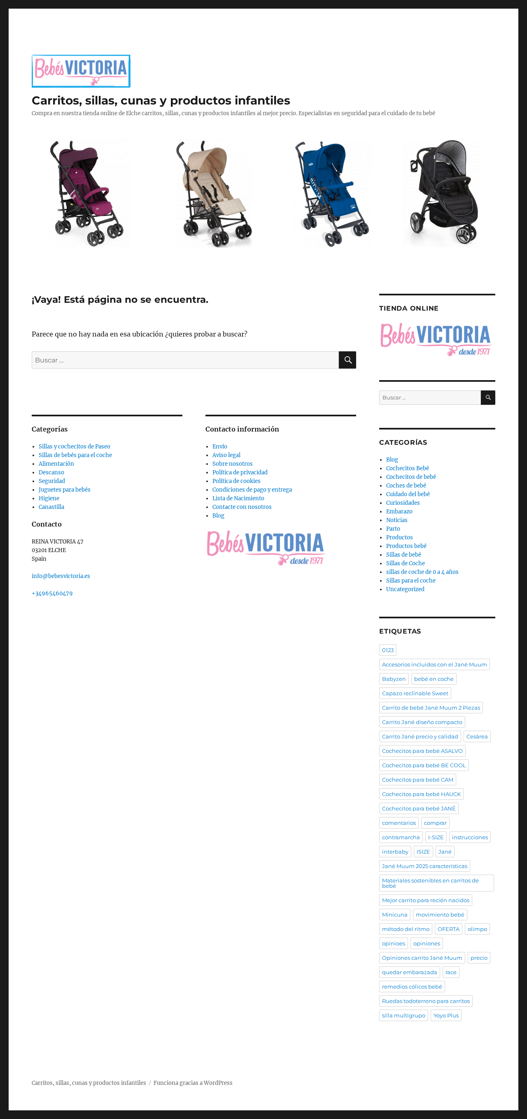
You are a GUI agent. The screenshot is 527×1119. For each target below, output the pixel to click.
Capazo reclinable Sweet (415, 693)
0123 (388, 650)
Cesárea (477, 736)
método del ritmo (405, 929)
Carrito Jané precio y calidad (420, 736)
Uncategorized (405, 589)
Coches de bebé (406, 485)
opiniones (426, 943)
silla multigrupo (403, 1015)
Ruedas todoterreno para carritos (426, 1001)
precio (479, 957)
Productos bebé (406, 546)
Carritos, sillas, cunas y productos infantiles (161, 100)
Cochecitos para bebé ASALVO (422, 751)
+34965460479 (52, 593)
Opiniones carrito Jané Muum (422, 957)
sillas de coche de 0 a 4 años (422, 572)
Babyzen (394, 679)
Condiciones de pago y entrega (252, 489)
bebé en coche (434, 679)
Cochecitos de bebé (411, 477)
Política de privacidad (240, 472)
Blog (218, 515)
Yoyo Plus (446, 1015)
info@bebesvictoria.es (61, 576)
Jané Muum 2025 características (424, 866)
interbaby (395, 851)
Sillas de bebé (403, 554)
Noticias (397, 520)
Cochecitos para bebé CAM (417, 779)
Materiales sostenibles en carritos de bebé (430, 883)
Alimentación (56, 463)
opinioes (393, 943)
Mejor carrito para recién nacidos (425, 900)
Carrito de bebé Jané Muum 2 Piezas (431, 707)
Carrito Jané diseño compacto (422, 722)
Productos (399, 537)
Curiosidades (403, 502)
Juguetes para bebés (65, 489)
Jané (445, 851)
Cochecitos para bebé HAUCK (421, 794)
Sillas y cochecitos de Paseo (74, 446)
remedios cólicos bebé (412, 986)
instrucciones (470, 837)
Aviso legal (226, 455)
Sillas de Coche (405, 563)
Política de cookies (236, 481)
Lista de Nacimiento (238, 498)
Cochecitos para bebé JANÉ (419, 808)
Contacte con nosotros (242, 507)
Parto (393, 528)
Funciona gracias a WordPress (193, 1083)
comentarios (399, 823)
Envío (219, 446)
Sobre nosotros (232, 463)
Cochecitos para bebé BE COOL (424, 765)
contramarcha (401, 837)
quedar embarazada (409, 972)
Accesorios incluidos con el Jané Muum (434, 664)
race (451, 972)
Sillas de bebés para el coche (75, 455)
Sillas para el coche (411, 580)
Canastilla (51, 507)
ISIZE (423, 851)
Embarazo (399, 511)
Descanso (51, 472)
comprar (435, 823)
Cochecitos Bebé (407, 468)
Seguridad (52, 481)
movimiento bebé (440, 914)
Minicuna (395, 914)
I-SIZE (436, 837)
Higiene (49, 498)
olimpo (477, 929)
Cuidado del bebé (408, 494)
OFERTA (448, 929)
